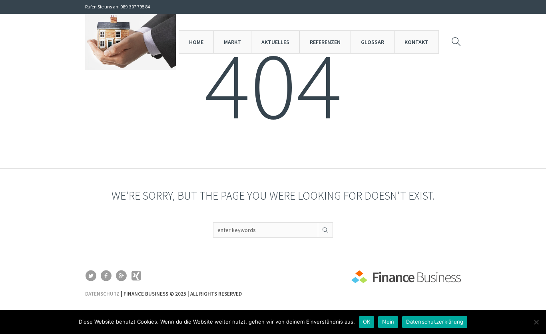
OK (367, 321)
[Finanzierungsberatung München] (406, 278)
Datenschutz (102, 293)
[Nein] (536, 322)
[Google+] (121, 275)
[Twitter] (90, 275)
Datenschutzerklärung (434, 321)
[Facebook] (106, 275)
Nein (388, 321)
